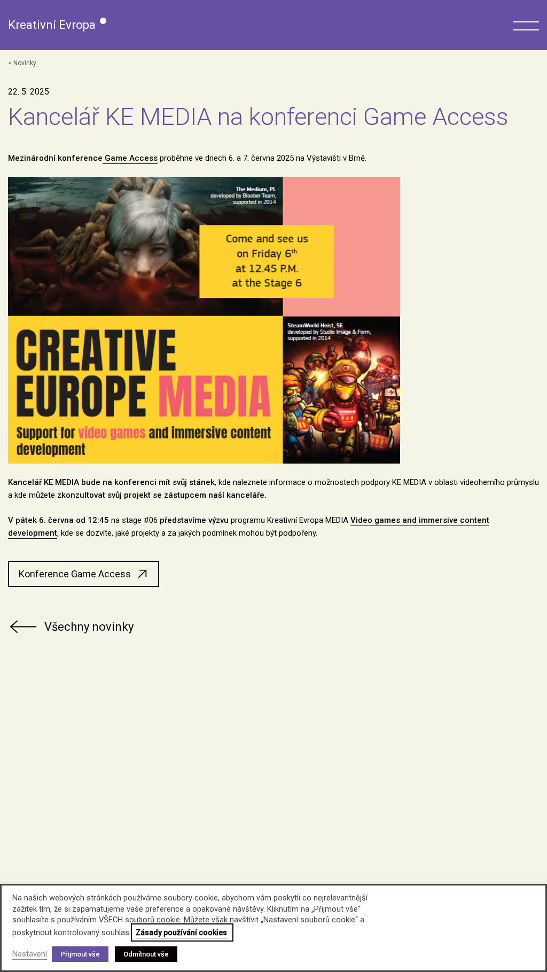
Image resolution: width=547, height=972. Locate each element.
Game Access (130, 158)
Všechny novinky (89, 626)
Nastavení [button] (29, 954)
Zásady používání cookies (181, 932)
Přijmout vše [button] (80, 954)
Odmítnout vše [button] (146, 954)
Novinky (24, 63)
